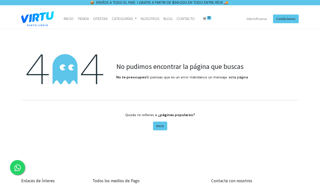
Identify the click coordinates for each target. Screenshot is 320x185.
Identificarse (257, 18)
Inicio (160, 126)
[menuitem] (69, 18)
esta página (238, 77)
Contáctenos (286, 18)
